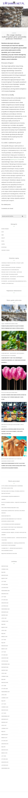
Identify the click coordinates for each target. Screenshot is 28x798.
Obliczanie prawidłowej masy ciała (10, 507)
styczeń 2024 (4, 599)
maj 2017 (3, 731)
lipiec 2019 (3, 694)
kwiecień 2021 (4, 645)
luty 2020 (3, 685)
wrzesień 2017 (4, 719)
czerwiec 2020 (4, 676)
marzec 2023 (4, 627)
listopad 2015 (4, 765)
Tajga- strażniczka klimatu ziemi (9, 323)
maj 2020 (3, 679)
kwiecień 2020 (4, 682)
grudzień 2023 (4, 602)
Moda (2, 241)
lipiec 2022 (3, 630)
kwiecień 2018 (4, 710)
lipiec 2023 (3, 618)
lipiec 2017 (3, 725)
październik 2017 (5, 716)
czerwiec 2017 (4, 728)
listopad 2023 (4, 606)
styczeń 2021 (4, 655)
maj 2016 (3, 746)
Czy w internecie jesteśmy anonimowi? (10, 524)
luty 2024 (3, 596)
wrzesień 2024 (4, 593)
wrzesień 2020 (4, 667)
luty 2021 (3, 651)
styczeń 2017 (4, 740)
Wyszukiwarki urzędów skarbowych (10, 496)
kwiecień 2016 (4, 749)
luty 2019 (3, 704)
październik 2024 (5, 590)
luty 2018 (3, 713)
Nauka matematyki (6, 516)
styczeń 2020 (4, 688)
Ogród (14, 33)
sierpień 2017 (4, 722)
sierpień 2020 (4, 670)
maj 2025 (3, 572)
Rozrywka (3, 247)
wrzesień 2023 (4, 612)
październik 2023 (5, 609)
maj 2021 (3, 642)
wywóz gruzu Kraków (16, 159)
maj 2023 (3, 624)
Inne (2, 235)
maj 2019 (3, 700)
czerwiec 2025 (4, 569)
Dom (2, 231)
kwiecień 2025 (4, 575)
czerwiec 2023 (4, 621)
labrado (3, 499)
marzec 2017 (4, 737)
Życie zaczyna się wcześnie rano (9, 392)
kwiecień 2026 (4, 566)
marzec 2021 (4, 648)
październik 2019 (5, 691)
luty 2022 (3, 639)
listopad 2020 (4, 661)
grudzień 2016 (4, 743)
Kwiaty (3, 238)
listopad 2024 (4, 587)
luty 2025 (3, 581)
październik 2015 (5, 768)
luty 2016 (3, 756)
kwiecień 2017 (4, 734)
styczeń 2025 (4, 584)
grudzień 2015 (4, 762)
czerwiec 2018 (4, 707)
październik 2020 (5, 664)
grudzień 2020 (4, 658)
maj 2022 (3, 633)
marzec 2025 (4, 578)
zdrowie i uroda (5, 250)
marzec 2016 (4, 753)
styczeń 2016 (4, 759)
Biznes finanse (5, 228)
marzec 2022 (4, 636)
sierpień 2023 (4, 615)
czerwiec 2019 (4, 697)
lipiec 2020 (3, 673)
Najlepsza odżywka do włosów (9, 553)
